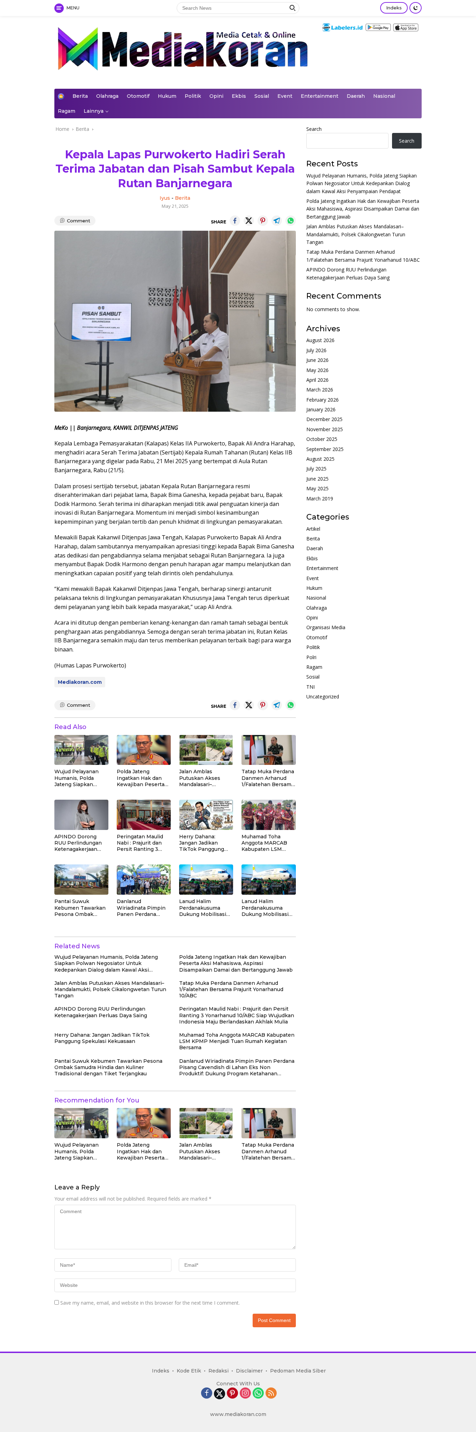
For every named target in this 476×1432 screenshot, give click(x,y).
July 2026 (316, 350)
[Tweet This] (249, 220)
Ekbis (239, 96)
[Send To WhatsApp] (290, 220)
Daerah (356, 96)
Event (284, 96)
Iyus (165, 198)
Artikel (313, 528)
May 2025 (317, 488)
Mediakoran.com (80, 682)
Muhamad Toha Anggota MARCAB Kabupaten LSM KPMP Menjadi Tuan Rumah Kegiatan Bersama (267, 843)
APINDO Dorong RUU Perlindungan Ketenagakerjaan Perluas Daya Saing (78, 843)
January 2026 (321, 409)
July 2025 (316, 469)
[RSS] (271, 1393)
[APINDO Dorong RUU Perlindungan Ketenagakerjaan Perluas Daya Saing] (81, 815)
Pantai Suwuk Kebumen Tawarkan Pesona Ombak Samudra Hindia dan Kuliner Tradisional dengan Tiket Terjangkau (80, 907)
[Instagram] (245, 1393)
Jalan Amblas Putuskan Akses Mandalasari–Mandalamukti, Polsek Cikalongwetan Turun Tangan (199, 778)
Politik (193, 96)
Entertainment (319, 96)
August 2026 (320, 340)
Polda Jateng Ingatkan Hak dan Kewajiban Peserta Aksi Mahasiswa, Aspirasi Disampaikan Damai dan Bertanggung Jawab (142, 778)
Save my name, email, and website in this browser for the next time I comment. (150, 1302)
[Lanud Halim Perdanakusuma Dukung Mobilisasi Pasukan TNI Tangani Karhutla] (206, 879)
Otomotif (138, 96)
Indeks (394, 7)
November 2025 (324, 429)
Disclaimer (249, 1371)
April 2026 (317, 380)
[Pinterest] (232, 1393)
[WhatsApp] (258, 1393)
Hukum (167, 96)
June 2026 (317, 360)
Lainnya (93, 111)
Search (314, 129)
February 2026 (322, 399)
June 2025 (317, 478)
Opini (216, 96)
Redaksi (218, 1371)
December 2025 (324, 419)
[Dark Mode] (415, 8)
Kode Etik (189, 1371)
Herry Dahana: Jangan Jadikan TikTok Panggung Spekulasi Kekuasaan (205, 843)
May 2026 (317, 370)
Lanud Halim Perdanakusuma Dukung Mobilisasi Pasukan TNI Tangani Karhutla (202, 907)
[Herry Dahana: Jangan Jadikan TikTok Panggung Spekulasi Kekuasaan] (206, 815)
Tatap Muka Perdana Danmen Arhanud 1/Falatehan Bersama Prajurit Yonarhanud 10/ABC (267, 778)
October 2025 (321, 439)
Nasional (384, 96)
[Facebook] (206, 1393)
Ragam (66, 111)
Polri (311, 657)
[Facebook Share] (235, 220)
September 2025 (325, 449)
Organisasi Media (325, 627)
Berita (80, 96)
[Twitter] (219, 1393)
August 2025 (320, 459)
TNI (310, 686)
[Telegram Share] (276, 220)
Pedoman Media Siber (298, 1371)
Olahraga (107, 96)
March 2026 (319, 390)
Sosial (261, 96)
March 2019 (319, 498)
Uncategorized (322, 697)
